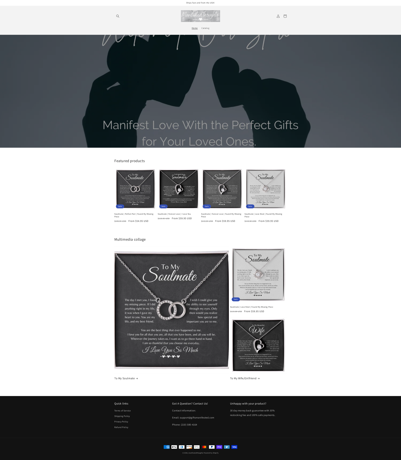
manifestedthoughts (195, 453)
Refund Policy (121, 427)
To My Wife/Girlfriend (243, 378)
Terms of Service (122, 410)
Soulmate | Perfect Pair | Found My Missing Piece (133, 215)
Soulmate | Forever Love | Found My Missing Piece (221, 215)
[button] (117, 16)
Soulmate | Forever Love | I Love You (174, 214)
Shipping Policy (122, 416)
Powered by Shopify (211, 453)
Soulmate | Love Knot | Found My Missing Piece (263, 215)
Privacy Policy (121, 421)
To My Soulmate (124, 378)
